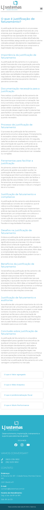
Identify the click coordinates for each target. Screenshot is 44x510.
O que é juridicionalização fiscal (18, 395)
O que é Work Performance (16, 405)
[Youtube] (28, 445)
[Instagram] (22, 445)
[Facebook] (16, 445)
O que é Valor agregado (15, 375)
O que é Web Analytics (14, 385)
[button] (41, 8)
